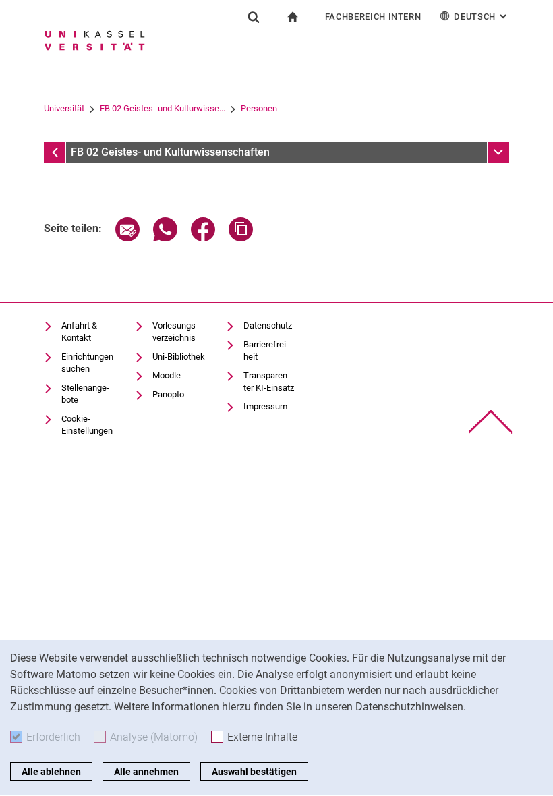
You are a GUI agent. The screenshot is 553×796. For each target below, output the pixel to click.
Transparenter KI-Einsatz (268, 381)
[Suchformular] (253, 17)
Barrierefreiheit (266, 350)
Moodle (166, 375)
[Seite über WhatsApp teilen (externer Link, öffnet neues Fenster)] (165, 237)
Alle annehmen (146, 771)
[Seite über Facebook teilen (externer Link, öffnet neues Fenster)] (203, 237)
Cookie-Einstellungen (87, 425)
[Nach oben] (491, 422)
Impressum (265, 406)
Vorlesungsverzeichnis (175, 331)
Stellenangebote (85, 393)
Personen (259, 108)
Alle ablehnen (51, 771)
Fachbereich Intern (373, 16)
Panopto (168, 394)
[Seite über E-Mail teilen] (127, 237)
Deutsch (481, 16)
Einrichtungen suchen (87, 362)
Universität (64, 108)
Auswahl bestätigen (254, 771)
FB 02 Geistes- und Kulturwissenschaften (170, 152)
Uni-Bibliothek (178, 356)
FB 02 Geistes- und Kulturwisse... (162, 108)
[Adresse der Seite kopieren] (241, 237)
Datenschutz (267, 325)
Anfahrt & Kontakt (79, 331)
